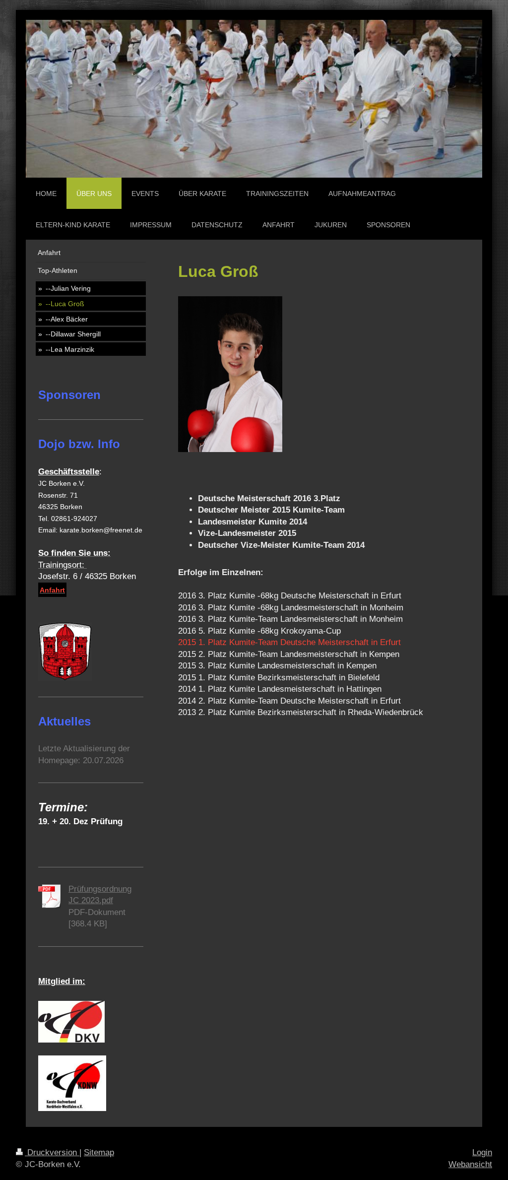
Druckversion (52, 1152)
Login (482, 1152)
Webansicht (470, 1164)
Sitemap (99, 1152)
